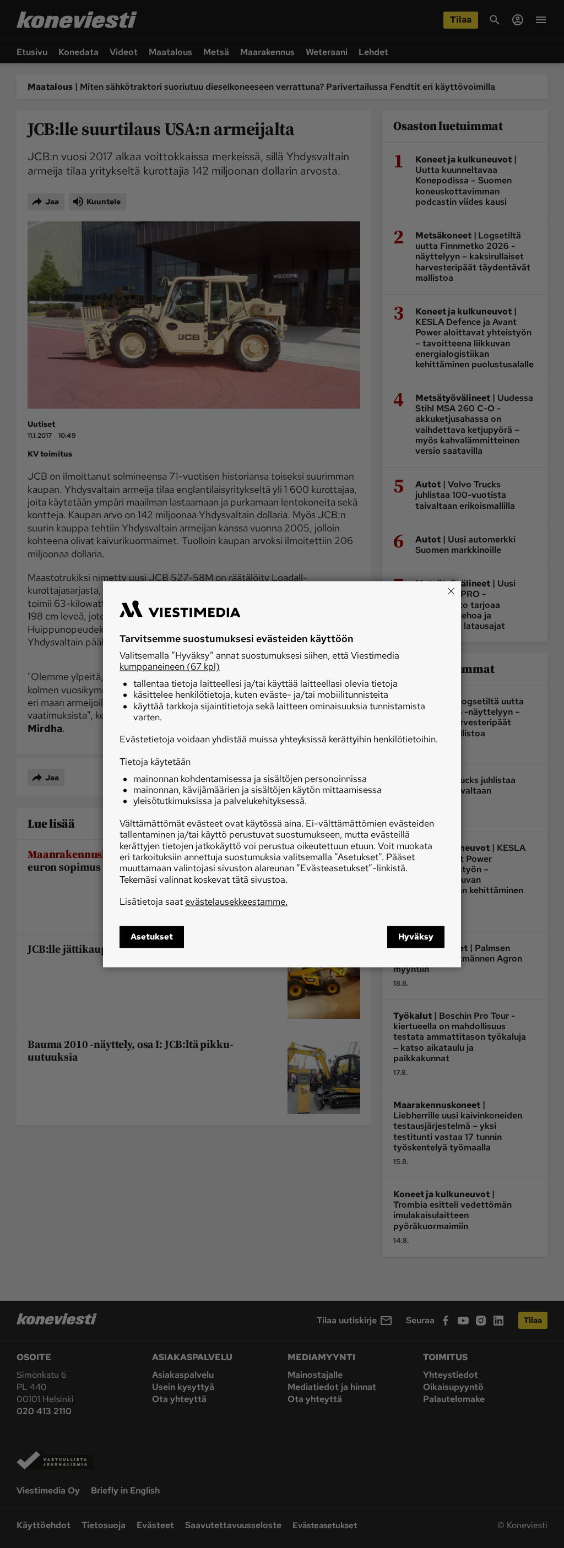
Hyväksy (415, 936)
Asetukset (152, 936)
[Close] (451, 590)
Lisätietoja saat (204, 902)
